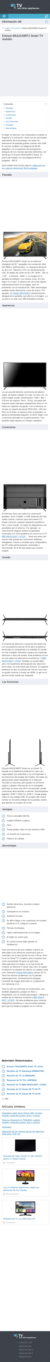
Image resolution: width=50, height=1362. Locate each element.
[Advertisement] (25, 65)
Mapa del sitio (25, 1346)
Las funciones (12, 121)
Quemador (6, 1127)
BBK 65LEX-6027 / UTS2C (14, 536)
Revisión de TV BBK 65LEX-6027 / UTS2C (26, 1085)
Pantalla (9, 108)
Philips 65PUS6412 (21, 293)
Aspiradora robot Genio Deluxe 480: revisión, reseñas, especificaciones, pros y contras (22, 1114)
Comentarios (10, 1163)
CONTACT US (25, 1343)
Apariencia (10, 111)
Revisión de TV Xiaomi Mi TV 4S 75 (23, 1089)
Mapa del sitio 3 (26, 1353)
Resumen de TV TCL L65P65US (22, 1080)
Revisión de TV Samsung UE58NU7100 (25, 1071)
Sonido (9, 118)
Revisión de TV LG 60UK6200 (21, 1076)
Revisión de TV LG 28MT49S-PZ (19, 1219)
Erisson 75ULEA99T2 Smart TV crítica (25, 1066)
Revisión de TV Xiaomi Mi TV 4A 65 (23, 1094)
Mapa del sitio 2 (26, 1350)
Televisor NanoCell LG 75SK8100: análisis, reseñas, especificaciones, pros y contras (21, 1121)
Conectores (11, 115)
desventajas (11, 128)
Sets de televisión (12, 1194)
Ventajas (9, 125)
